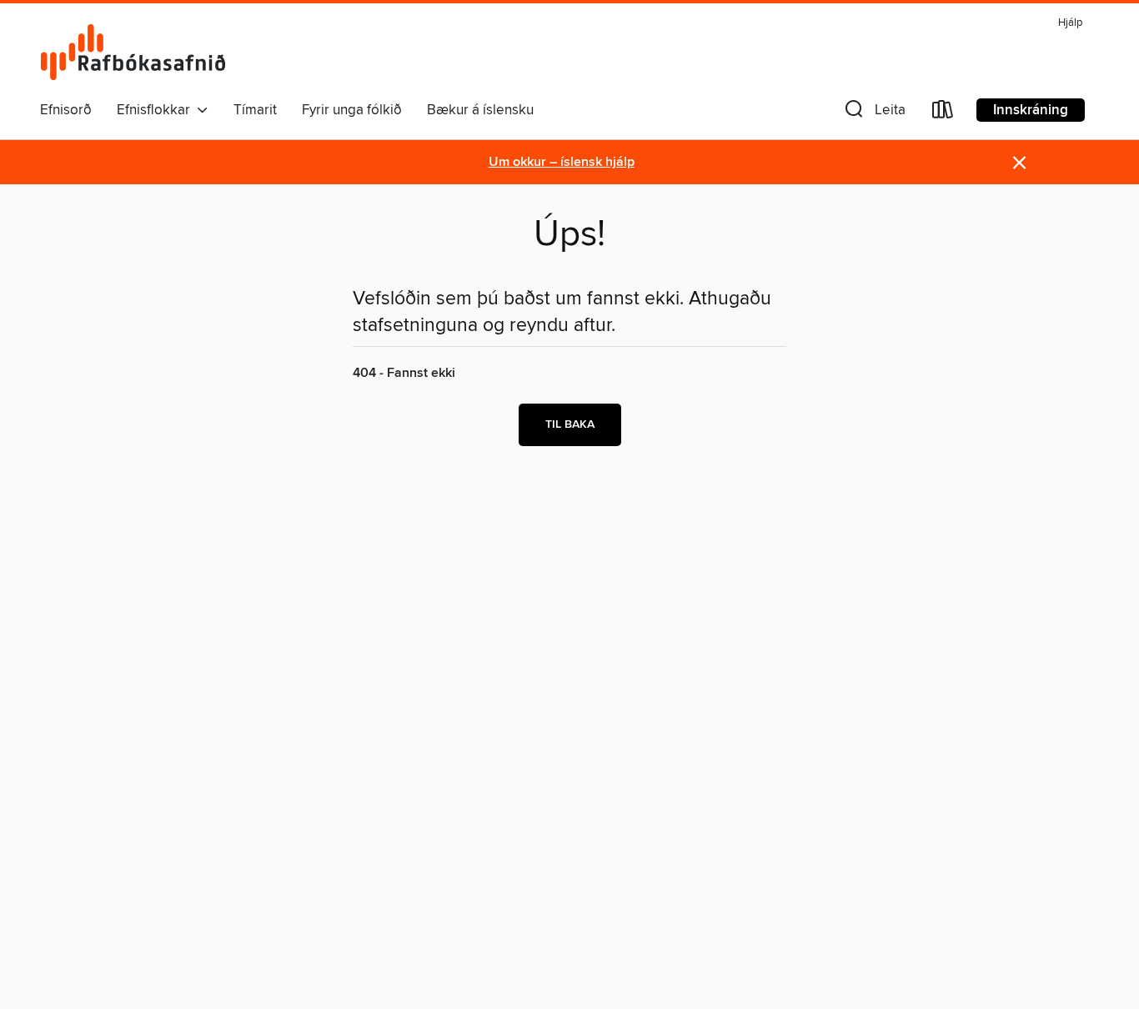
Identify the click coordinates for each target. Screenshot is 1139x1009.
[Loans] (943, 113)
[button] (873, 113)
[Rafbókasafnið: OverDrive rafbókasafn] (134, 52)
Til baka (570, 424)
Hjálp (1070, 23)
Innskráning (1030, 110)
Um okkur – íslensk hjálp (562, 162)
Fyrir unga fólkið (352, 110)
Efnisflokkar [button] (157, 110)
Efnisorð (66, 110)
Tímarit (255, 110)
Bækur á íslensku (480, 110)
